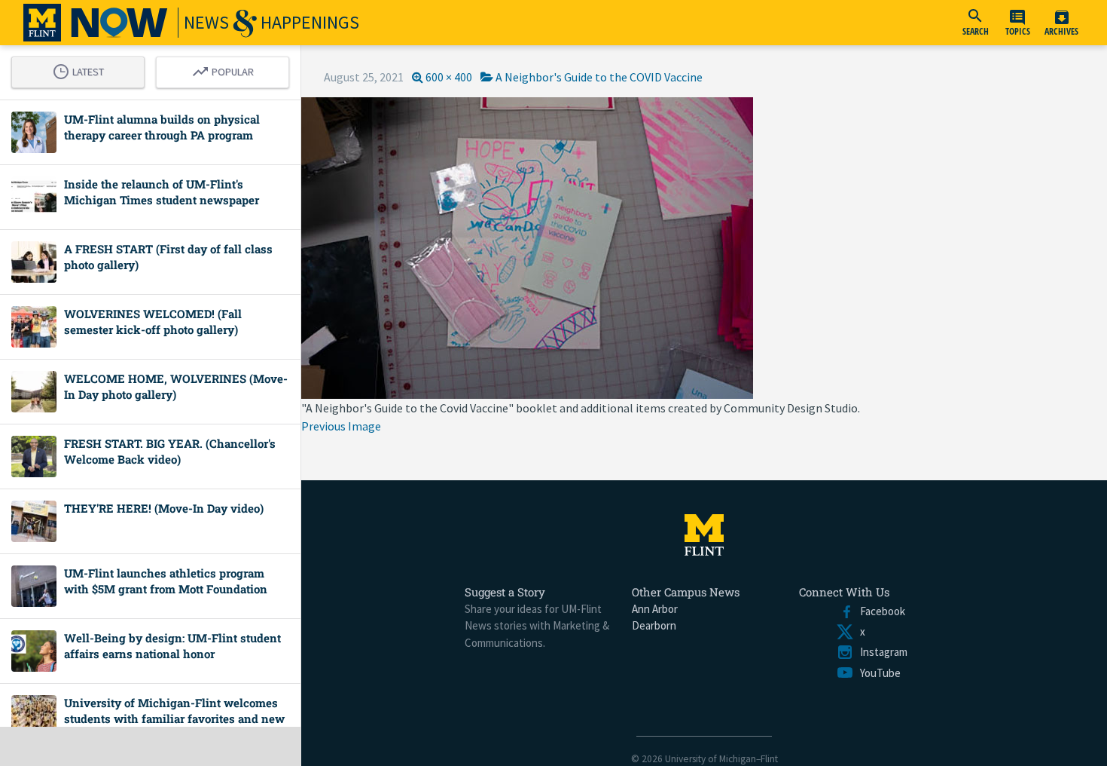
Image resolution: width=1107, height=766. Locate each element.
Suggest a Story (505, 591)
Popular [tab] (227, 69)
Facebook (879, 611)
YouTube (877, 673)
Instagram (880, 652)
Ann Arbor (655, 609)
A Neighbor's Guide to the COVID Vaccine (599, 76)
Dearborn (654, 625)
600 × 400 (448, 76)
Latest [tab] (82, 69)
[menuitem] (975, 22)
